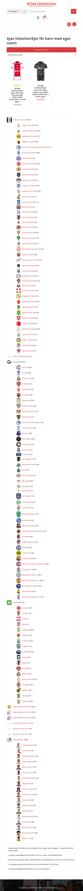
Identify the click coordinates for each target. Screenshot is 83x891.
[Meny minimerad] (69, 24)
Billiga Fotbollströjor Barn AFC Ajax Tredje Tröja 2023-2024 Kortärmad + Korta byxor (40, 91)
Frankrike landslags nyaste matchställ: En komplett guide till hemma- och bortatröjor (41, 860)
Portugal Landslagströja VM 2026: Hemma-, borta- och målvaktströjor (35, 855)
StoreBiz (61, 888)
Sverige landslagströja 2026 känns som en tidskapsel (29, 869)
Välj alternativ (18, 85)
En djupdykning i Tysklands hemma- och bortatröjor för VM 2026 (33, 864)
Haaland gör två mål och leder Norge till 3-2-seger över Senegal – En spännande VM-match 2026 (41, 849)
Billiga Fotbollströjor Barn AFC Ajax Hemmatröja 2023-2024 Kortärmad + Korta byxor (17, 95)
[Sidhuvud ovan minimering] (74, 24)
